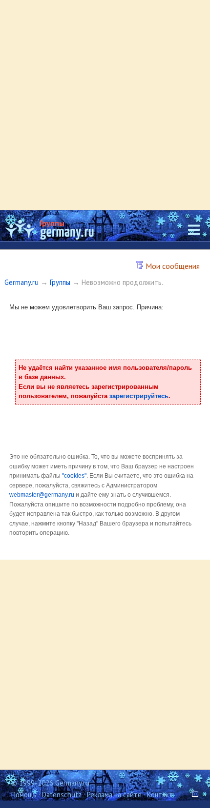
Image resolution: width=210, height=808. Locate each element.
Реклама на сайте (114, 794)
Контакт (160, 794)
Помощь (24, 794)
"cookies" (74, 475)
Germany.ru (21, 282)
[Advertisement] (105, 105)
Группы (52, 223)
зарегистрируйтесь (138, 396)
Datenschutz (62, 794)
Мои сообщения (172, 266)
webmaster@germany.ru (41, 494)
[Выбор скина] (192, 794)
